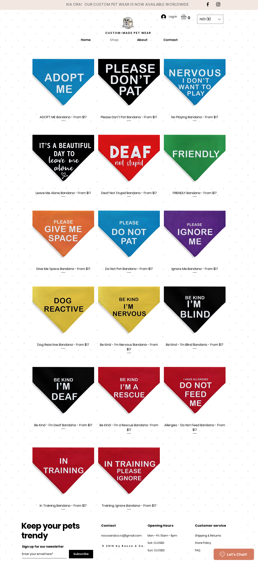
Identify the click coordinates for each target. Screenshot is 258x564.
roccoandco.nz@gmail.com (121, 536)
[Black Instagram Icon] (218, 4)
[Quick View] (63, 81)
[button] (187, 16)
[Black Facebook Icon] (207, 4)
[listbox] (210, 19)
